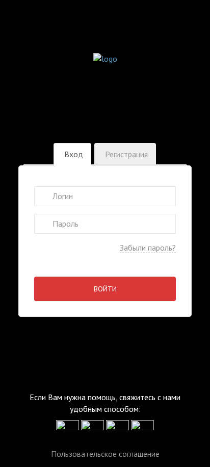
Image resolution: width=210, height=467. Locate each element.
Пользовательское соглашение (105, 454)
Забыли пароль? (148, 247)
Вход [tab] (73, 154)
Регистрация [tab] (126, 154)
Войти (105, 288)
